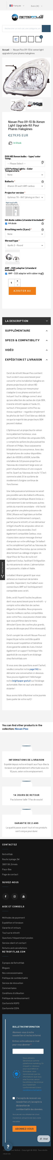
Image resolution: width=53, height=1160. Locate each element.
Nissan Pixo (21, 729)
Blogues (6, 968)
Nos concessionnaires (12, 973)
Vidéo (9, 350)
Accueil (5, 50)
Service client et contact (14, 943)
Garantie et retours (11, 928)
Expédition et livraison (23, 359)
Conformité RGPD (10, 1003)
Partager (2, 567)
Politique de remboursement (15, 998)
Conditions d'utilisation (13, 993)
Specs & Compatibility (22, 340)
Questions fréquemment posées (17, 938)
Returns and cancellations (14, 948)
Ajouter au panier (22, 292)
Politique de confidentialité (15, 978)
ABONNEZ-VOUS (24, 1128)
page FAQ (34, 669)
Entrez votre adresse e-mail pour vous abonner (26, 1043)
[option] (26, 77)
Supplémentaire (17, 330)
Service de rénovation (12, 983)
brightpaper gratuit (21, 681)
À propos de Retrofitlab (13, 963)
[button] (17, 6)
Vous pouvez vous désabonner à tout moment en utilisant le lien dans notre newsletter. (27, 1118)
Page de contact (10, 874)
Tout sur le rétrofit (11, 933)
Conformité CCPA (10, 1008)
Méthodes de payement (13, 918)
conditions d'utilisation (32, 1090)
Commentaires (9, 988)
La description (16, 321)
